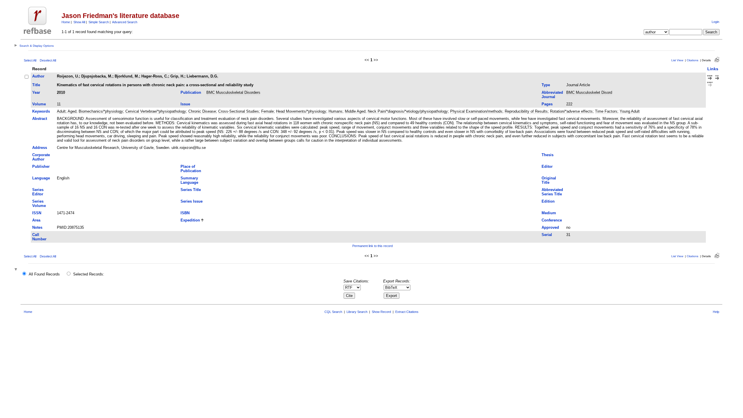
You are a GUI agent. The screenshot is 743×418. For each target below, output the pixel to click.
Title (36, 85)
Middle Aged (355, 111)
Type (546, 85)
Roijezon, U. (68, 76)
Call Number (39, 237)
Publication (191, 92)
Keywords (41, 111)
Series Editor (38, 192)
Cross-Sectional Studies (238, 111)
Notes (37, 227)
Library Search (357, 312)
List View (677, 60)
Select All (30, 60)
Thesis (547, 155)
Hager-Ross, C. (154, 76)
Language (41, 178)
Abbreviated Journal (552, 94)
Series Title (191, 190)
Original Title (549, 180)
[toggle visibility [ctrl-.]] (17, 269)
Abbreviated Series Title (552, 192)
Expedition (190, 220)
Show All (79, 22)
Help (716, 312)
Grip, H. (177, 76)
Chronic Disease (202, 111)
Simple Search (99, 22)
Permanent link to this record (372, 246)
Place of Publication (191, 168)
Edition (548, 201)
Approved (550, 227)
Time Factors (606, 111)
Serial (547, 235)
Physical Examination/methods (476, 111)
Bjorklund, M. (127, 76)
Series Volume (39, 203)
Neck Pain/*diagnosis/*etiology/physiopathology (408, 111)
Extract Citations (407, 312)
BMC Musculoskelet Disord (589, 92)
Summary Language (189, 180)
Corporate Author (41, 157)
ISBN (185, 213)
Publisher (41, 166)
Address (39, 147)
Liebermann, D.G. (202, 76)
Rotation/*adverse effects (571, 111)
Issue (185, 104)
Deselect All (48, 60)
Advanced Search (124, 22)
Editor (547, 166)
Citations (692, 60)
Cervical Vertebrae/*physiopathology (155, 111)
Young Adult (630, 111)
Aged (72, 111)
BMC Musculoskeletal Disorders (233, 92)
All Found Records (44, 274)
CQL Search (333, 312)
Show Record (381, 312)
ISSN (36, 213)
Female (267, 111)
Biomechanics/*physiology (101, 111)
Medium (549, 213)
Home (66, 22)
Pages (547, 104)
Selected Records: (88, 274)
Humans (335, 111)
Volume (39, 104)
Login (715, 22)
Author (38, 76)
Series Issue (192, 201)
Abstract (39, 118)
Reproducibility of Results (526, 111)
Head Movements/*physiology (301, 111)
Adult (61, 111)
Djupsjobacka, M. (96, 76)
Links (712, 68)
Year (36, 92)
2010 (61, 92)
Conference (552, 220)
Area (36, 220)
